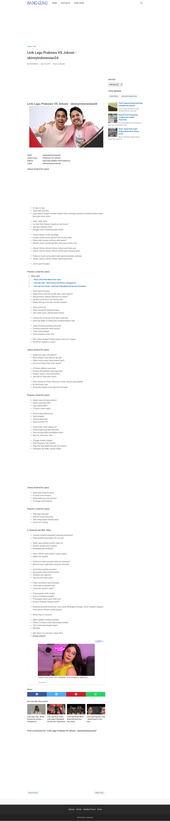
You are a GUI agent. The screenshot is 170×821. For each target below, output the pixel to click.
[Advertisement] (85, 25)
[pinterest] (76, 694)
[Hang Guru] (37, 3)
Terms (99, 809)
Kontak (78, 809)
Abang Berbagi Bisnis (129, 96)
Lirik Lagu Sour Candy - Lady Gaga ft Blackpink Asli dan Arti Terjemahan (60, 286)
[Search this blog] (141, 3)
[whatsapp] (95, 694)
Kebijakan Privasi (89, 809)
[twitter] (56, 694)
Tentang (71, 809)
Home (54, 3)
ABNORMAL (114, 96)
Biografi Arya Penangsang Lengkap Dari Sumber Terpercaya (128, 117)
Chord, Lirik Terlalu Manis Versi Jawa (47, 279)
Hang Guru (79, 3)
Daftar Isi (65, 3)
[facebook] (37, 694)
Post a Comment (59, 64)
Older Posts (99, 793)
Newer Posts (33, 793)
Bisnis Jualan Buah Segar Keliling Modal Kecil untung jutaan (129, 131)
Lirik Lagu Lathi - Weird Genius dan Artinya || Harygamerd (55, 283)
